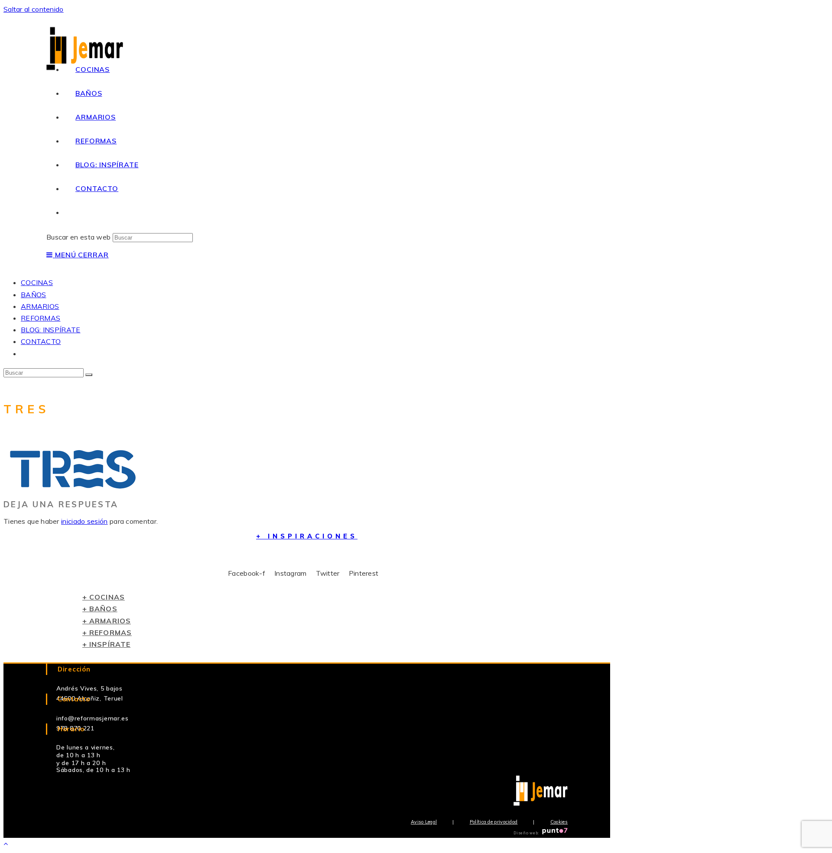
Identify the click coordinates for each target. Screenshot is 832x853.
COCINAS (37, 282)
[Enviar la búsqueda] (88, 374)
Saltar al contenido (33, 9)
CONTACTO (41, 341)
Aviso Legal (424, 822)
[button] (103, 597)
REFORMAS (40, 318)
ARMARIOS (40, 306)
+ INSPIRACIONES (307, 536)
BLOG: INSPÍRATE (51, 329)
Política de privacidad (494, 822)
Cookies (559, 822)
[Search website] (75, 212)
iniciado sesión (84, 521)
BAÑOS (33, 294)
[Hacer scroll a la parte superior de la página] (5, 843)
